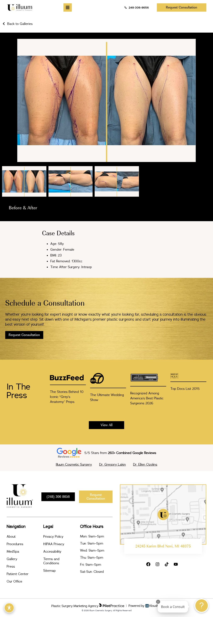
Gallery (12, 559)
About (11, 536)
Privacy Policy (53, 536)
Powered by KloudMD (145, 605)
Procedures (15, 544)
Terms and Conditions (51, 561)
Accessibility (52, 551)
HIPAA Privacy (53, 544)
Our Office (14, 581)
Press (11, 566)
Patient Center (17, 574)
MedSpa (13, 551)
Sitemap (49, 570)
